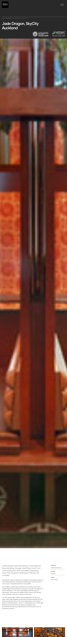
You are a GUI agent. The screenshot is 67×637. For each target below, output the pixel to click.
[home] (5, 4)
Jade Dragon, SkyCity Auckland (19, 18)
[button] (62, 4)
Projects (8, 18)
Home (3, 18)
